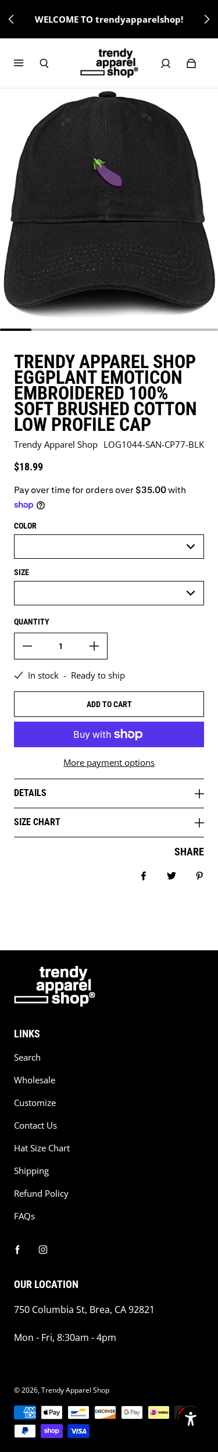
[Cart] (191, 63)
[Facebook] (17, 1249)
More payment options (109, 763)
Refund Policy (41, 1193)
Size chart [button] (37, 821)
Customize (35, 1103)
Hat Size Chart (42, 1148)
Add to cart (109, 704)
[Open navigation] (27, 63)
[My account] (165, 63)
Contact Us (35, 1125)
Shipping (31, 1171)
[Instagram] (43, 1249)
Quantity (31, 621)
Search (27, 1057)
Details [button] (30, 792)
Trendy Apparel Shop (75, 1390)
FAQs (24, 1216)
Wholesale (34, 1080)
